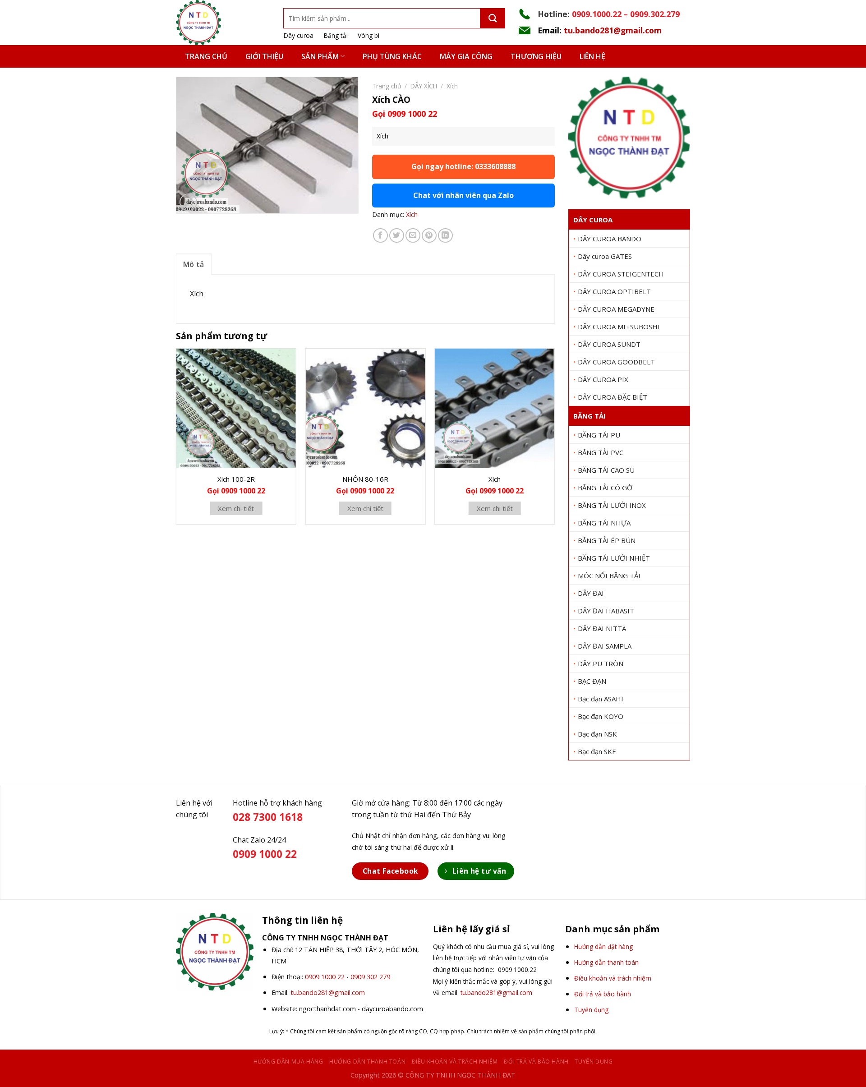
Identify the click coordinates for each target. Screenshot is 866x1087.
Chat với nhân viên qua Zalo (463, 195)
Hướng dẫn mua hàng (288, 1061)
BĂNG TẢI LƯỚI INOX (612, 505)
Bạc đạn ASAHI (600, 698)
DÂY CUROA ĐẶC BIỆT (612, 396)
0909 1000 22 (325, 976)
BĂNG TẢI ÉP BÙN (607, 540)
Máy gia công (466, 56)
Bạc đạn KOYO (600, 716)
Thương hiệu (536, 56)
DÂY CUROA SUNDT (609, 344)
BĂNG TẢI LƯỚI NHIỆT (614, 557)
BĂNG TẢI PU (599, 434)
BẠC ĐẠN (592, 681)
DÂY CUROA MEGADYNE (616, 308)
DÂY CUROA (593, 219)
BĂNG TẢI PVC (600, 452)
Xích (452, 86)
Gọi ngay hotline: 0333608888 (463, 166)
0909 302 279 (370, 976)
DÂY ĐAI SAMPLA (604, 645)
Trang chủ (206, 56)
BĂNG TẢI (589, 415)
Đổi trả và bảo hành (536, 1061)
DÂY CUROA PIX (603, 379)
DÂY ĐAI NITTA (602, 628)
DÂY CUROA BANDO (609, 238)
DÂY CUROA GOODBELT (616, 361)
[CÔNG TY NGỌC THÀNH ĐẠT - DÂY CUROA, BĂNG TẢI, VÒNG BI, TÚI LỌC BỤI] (223, 22)
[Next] (554, 440)
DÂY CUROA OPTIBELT (614, 291)
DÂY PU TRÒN (600, 663)
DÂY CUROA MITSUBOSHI (619, 326)
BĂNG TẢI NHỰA (604, 522)
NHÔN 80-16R (365, 479)
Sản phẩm (320, 56)
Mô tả (193, 264)
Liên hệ (592, 56)
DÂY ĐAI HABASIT (606, 610)
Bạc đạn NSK (597, 733)
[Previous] (176, 440)
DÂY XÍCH (423, 86)
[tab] (194, 264)
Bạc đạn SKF (597, 751)
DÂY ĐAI (591, 593)
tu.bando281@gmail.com (613, 30)
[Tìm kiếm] (492, 18)
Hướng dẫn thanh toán (367, 1061)
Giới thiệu (264, 56)
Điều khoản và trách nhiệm (455, 1061)
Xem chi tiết (236, 508)
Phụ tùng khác (392, 56)
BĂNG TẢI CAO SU (606, 469)
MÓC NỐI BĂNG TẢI (609, 575)
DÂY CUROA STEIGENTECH (621, 273)
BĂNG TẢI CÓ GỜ (605, 487)
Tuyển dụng (594, 1061)
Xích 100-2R (236, 479)
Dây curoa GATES (605, 256)
